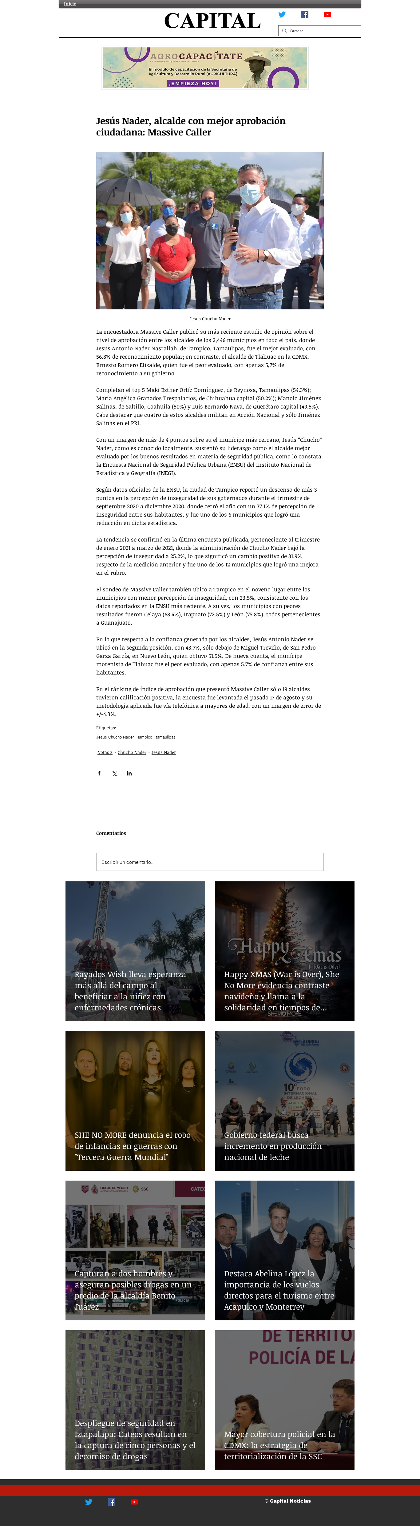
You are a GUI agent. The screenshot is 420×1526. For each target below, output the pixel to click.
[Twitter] (282, 14)
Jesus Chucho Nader (115, 737)
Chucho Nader (132, 752)
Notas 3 (105, 752)
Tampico (144, 737)
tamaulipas (166, 737)
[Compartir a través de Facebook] (99, 773)
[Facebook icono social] (304, 14)
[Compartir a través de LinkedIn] (129, 773)
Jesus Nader (164, 752)
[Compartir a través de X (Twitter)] (114, 773)
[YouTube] (327, 14)
